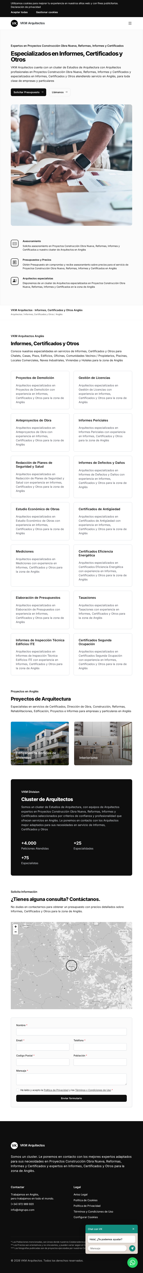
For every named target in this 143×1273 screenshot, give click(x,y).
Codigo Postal (25, 1055)
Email (20, 1040)
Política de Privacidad (56, 1090)
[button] (71, 966)
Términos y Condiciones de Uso (93, 1090)
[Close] (133, 1229)
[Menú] (130, 23)
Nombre (21, 1025)
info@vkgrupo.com (22, 1209)
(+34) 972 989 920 (22, 1204)
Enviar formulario (71, 1098)
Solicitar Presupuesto (27, 92)
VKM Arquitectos (32, 23)
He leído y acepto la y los (66, 1090)
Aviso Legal (81, 1194)
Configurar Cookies (86, 1217)
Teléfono (79, 1040)
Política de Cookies (85, 1200)
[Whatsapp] (132, 1262)
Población (80, 1055)
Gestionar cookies (47, 12)
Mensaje (22, 1070)
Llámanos (58, 92)
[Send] (132, 1248)
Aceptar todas (19, 12)
